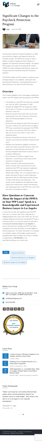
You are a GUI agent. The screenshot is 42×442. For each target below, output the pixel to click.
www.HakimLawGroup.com (10, 240)
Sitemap (13, 433)
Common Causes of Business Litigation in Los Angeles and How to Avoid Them (24, 355)
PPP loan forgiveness (25, 107)
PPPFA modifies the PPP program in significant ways (22, 77)
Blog (17, 358)
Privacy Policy (19, 433)
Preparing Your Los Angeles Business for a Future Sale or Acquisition (23, 362)
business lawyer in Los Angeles (15, 262)
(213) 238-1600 (10, 302)
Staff (7, 29)
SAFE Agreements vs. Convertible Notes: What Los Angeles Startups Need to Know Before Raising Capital (24, 371)
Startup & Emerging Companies (28, 375)
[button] (38, 4)
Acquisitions (19, 366)
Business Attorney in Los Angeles (23, 257)
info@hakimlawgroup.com (14, 298)
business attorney (18, 253)
